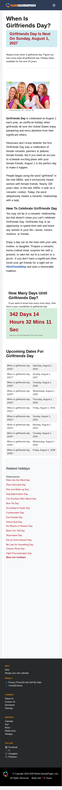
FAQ (7, 670)
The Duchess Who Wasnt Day (21, 498)
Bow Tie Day (12, 503)
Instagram (13, 753)
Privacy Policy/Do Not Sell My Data (24, 682)
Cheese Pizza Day (15, 548)
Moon (7, 727)
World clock (10, 731)
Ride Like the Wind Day (18, 480)
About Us (9, 698)
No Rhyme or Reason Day (19, 526)
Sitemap (9, 708)
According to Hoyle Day (18, 508)
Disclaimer (10, 705)
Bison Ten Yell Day (15, 530)
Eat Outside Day (14, 517)
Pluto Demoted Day (16, 484)
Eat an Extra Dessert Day (19, 540)
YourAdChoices (15, 685)
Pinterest (12, 757)
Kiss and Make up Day (17, 489)
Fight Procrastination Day (19, 553)
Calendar (9, 721)
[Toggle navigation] (54, 5)
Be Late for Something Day (19, 544)
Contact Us (10, 702)
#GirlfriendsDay (16, 266)
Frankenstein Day (15, 512)
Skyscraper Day (14, 535)
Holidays (9, 734)
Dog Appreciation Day (17, 494)
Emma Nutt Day (14, 522)
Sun (7, 724)
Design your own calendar (17, 673)
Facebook (12, 747)
